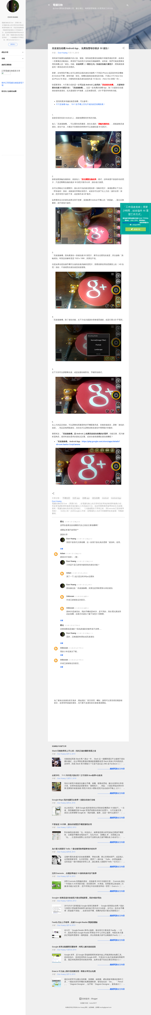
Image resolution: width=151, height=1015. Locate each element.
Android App (116, 498)
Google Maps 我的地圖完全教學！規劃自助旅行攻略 (73, 800)
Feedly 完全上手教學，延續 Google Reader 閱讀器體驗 (74, 922)
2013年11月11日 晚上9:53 (84, 539)
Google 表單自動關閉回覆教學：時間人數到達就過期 (74, 947)
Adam (62, 553)
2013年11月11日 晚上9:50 (72, 522)
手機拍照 (66, 498)
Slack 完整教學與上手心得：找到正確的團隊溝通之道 (74, 751)
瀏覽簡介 (12, 44)
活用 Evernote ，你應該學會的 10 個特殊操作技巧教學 (74, 873)
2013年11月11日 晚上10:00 (85, 561)
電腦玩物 (58, 4)
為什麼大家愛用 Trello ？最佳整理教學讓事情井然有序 (74, 849)
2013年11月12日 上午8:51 (84, 585)
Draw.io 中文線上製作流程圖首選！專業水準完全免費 (74, 971)
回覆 (61, 549)
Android (105, 498)
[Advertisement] (88, 27)
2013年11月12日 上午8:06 (79, 573)
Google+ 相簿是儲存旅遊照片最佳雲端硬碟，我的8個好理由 (76, 898)
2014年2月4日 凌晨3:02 (82, 608)
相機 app (85, 498)
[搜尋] (127, 5)
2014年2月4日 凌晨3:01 (82, 596)
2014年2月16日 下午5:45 (76, 648)
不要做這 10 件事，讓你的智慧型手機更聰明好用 (72, 824)
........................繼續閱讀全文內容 (111, 769)
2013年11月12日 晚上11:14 (85, 633)
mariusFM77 (93, 1003)
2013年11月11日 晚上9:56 (73, 553)
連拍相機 (96, 498)
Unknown (70, 596)
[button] (123, 48)
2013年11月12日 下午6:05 (72, 625)
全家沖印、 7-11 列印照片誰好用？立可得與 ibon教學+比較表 (77, 775)
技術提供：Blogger (90, 999)
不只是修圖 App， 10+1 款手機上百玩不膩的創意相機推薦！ (80, 104)
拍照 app (76, 498)
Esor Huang (71, 539)
